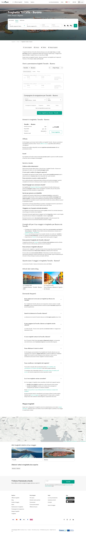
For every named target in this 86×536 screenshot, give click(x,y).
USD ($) (74, 2)
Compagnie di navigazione (18, 509)
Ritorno (16, 20)
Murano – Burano (16, 468)
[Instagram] (67, 519)
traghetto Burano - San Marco (32, 232)
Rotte (18, 41)
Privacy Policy (68, 484)
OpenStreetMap (83, 441)
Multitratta (22, 20)
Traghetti (13, 41)
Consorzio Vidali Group (35, 187)
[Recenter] (84, 435)
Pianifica (26, 2)
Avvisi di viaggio (51, 505)
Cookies (29, 529)
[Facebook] (64, 519)
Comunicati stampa (34, 504)
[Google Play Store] (70, 498)
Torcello (36, 242)
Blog (13, 500)
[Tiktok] (70, 519)
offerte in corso (43, 143)
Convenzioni (32, 502)
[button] (29, 68)
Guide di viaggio (15, 502)
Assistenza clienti (52, 500)
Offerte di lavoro (33, 506)
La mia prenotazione (54, 2)
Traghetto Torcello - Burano (26, 41)
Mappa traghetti (15, 511)
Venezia (34, 237)
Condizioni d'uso (23, 529)
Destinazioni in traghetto (17, 506)
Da (10, 24)
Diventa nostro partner (35, 500)
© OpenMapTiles (74, 441)
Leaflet (65, 441)
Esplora (32, 2)
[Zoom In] (84, 437)
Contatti (50, 502)
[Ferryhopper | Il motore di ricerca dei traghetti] (5, 2)
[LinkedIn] (73, 519)
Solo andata (11, 20)
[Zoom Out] (84, 439)
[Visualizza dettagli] (39, 483)
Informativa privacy (35, 529)
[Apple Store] (70, 501)
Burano (26, 234)
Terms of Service (48, 486)
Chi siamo (32, 497)
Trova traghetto (55, 132)
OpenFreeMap (69, 441)
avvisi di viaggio (34, 395)
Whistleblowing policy (44, 529)
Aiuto (62, 2)
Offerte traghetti (18, 2)
